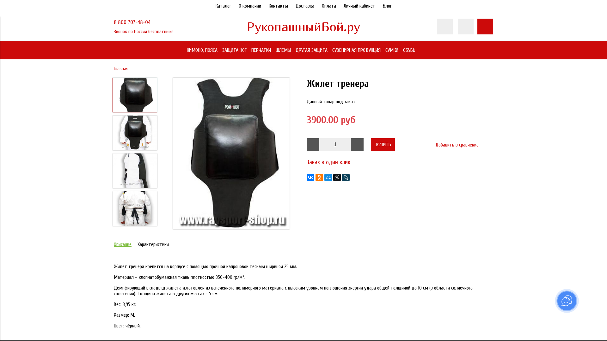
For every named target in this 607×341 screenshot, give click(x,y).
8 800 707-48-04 (132, 22)
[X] (337, 177)
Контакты (278, 6)
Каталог (223, 6)
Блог (387, 6)
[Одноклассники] (319, 177)
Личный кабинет (359, 6)
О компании (250, 6)
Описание (123, 244)
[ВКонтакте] (310, 177)
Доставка (305, 6)
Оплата (329, 6)
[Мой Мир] (328, 177)
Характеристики (153, 244)
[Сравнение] (466, 26)
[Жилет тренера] (231, 154)
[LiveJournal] (346, 177)
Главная (121, 68)
